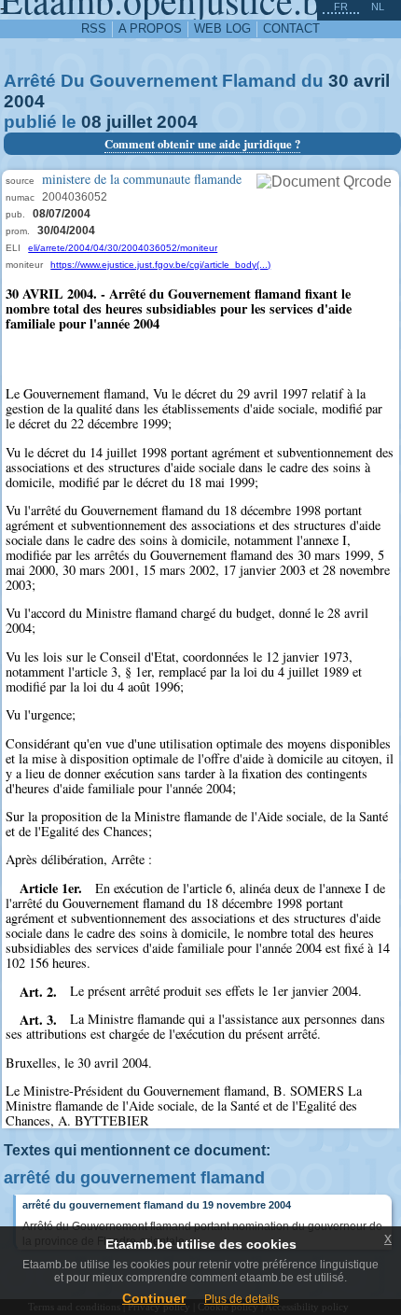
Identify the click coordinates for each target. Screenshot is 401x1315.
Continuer (154, 1298)
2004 (24, 101)
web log (222, 28)
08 (91, 122)
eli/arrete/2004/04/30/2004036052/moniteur (122, 248)
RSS (93, 28)
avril (371, 81)
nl (377, 6)
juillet (129, 122)
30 (338, 81)
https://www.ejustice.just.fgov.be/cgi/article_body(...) (160, 264)
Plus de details (241, 1299)
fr (341, 6)
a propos (150, 28)
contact (291, 28)
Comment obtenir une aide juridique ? (202, 143)
